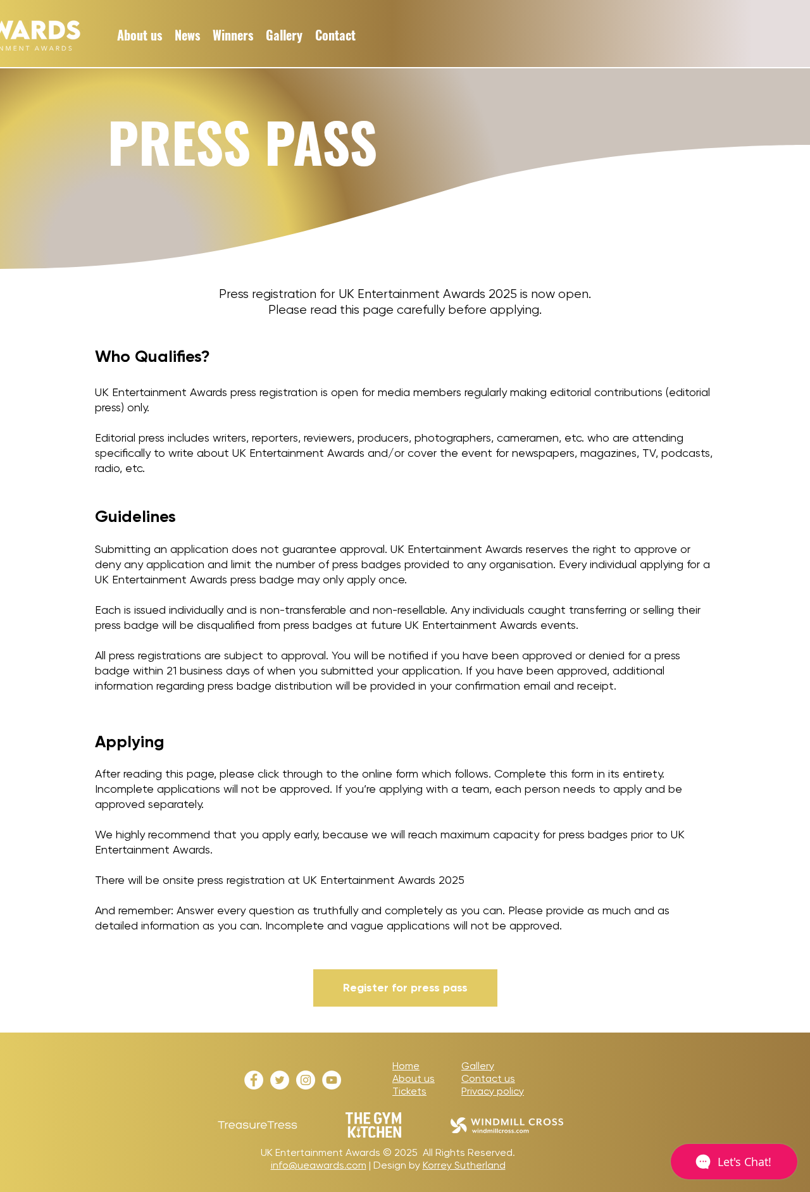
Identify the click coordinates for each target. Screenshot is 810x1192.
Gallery (477, 1066)
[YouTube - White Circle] (331, 1080)
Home (406, 1066)
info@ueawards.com (318, 1165)
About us (413, 1078)
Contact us (488, 1078)
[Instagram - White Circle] (305, 1080)
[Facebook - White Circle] (253, 1080)
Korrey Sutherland (464, 1165)
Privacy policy (492, 1091)
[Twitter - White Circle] (279, 1080)
